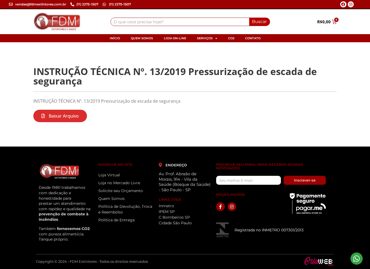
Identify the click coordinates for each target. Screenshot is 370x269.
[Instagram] (351, 4)
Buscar (259, 21)
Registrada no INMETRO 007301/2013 (269, 230)
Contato (253, 38)
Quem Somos (142, 38)
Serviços (205, 38)
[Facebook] (343, 4)
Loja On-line (175, 38)
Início (115, 38)
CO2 (231, 38)
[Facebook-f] (220, 206)
